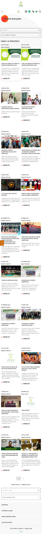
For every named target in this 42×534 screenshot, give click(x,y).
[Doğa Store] (33, 11)
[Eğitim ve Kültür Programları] (29, 11)
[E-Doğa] (36, 11)
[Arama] (40, 11)
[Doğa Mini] (22, 11)
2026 (21, 531)
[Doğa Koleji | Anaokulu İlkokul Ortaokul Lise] (21, 4)
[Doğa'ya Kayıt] (26, 11)
